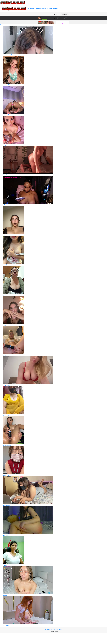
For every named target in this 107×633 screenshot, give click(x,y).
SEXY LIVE (30, 9)
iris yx (5, 325)
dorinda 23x (6, 85)
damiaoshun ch (7, 55)
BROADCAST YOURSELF (40, 9)
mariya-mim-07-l (8, 565)
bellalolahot (6, 355)
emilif (4, 295)
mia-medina (6, 115)
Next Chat (3, 25)
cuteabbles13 (7, 445)
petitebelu (6, 535)
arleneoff (5, 595)
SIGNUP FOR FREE (52, 9)
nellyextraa (6, 385)
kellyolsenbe (6, 145)
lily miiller (6, 175)
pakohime (6, 475)
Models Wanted (57, 629)
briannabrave (7, 205)
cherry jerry (6, 505)
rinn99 (5, 265)
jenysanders (6, 625)
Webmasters (48, 629)
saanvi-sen (6, 415)
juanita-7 (5, 235)
